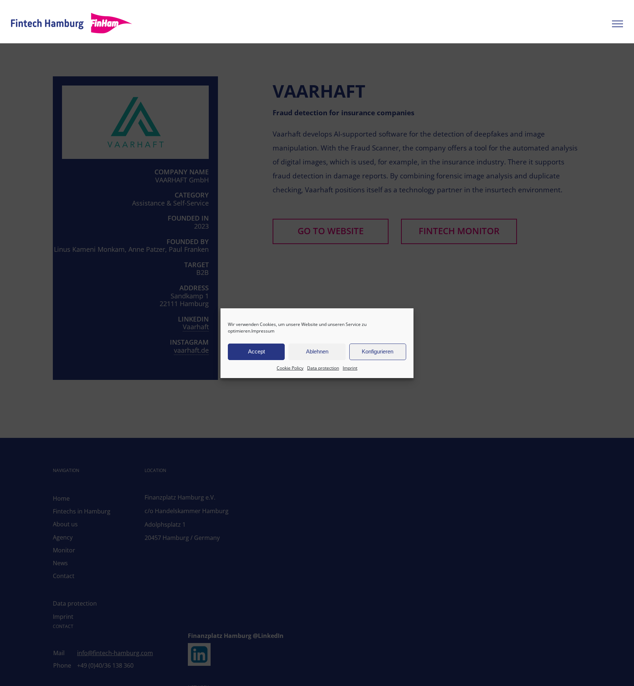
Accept (256, 351)
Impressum (262, 331)
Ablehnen (317, 351)
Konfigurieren (377, 351)
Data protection (323, 368)
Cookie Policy (290, 368)
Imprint (350, 368)
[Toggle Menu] (617, 24)
